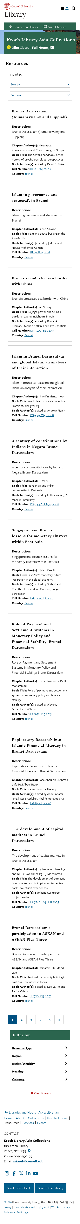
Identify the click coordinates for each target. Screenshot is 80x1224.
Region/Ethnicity (23, 1063)
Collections (36, 1117)
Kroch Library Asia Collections (41, 40)
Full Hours (40, 47)
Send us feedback (19, 1187)
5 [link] (49, 1019)
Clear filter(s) (42, 1093)
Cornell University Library (15, 15)
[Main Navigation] (63, 8)
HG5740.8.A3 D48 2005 (44, 902)
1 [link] (12, 1019)
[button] (40, 1048)
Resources (12, 1122)
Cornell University (18, 6)
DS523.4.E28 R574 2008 (44, 504)
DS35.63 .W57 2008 (42, 415)
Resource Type (22, 1048)
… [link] (40, 1019)
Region (17, 1056)
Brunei (28, 173)
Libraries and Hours (22, 1112)
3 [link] (31, 1019)
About (20, 1117)
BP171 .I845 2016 (40, 252)
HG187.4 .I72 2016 (40, 803)
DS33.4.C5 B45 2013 (42, 330)
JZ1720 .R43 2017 (40, 996)
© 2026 (8, 1202)
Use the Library (57, 1117)
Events (41, 1122)
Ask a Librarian (48, 1112)
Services (28, 1122)
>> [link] (59, 1019)
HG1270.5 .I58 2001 (41, 598)
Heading (17, 1071)
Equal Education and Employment (31, 1207)
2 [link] (22, 1019)
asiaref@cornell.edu (28, 1161)
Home (8, 1117)
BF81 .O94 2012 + (40, 169)
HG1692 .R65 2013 (41, 714)
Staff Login (23, 1212)
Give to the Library (50, 1187)
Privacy (7, 1207)
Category (18, 1079)
